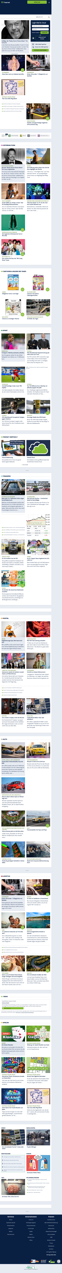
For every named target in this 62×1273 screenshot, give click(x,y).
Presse (51, 1243)
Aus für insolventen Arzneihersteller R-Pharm (11, 532)
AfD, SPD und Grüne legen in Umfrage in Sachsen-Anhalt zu (13, 106)
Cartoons (31, 1220)
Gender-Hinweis (51, 1240)
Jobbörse (10, 1228)
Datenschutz (51, 1228)
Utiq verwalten (51, 1234)
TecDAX (29, 535)
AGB (51, 1237)
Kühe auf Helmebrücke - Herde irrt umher (35, 1190)
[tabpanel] (15, 36)
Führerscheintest (31, 1225)
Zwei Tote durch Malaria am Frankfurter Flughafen (11, 103)
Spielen (6, 1023)
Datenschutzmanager (51, 1231)
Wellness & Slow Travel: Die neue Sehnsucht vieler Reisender (13, 952)
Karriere (51, 1249)
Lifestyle (6, 876)
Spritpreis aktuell (10, 1222)
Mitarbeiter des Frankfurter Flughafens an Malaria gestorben (14, 1167)
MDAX (29, 533)
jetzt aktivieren (7, 1008)
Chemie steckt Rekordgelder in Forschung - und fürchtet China (13, 534)
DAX (28, 530)
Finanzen (7, 476)
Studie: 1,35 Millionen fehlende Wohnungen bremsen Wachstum (14, 529)
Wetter (11, 1231)
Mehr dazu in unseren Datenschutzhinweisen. (25, 1012)
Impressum (51, 1225)
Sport (5, 330)
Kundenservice (51, 1220)
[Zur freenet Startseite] (5, 1)
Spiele (31, 1231)
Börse (10, 1220)
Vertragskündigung (51, 1252)
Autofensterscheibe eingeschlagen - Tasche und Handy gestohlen (37, 1180)
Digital (6, 618)
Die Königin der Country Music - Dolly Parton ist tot (12, 1156)
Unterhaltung (9, 145)
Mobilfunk (37, 2)
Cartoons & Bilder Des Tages (14, 271)
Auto (5, 739)
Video (5, 996)
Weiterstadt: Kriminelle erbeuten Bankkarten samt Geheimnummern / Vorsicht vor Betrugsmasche (36, 1187)
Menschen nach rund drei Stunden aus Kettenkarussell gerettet (13, 1170)
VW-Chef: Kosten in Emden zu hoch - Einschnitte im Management (14, 527)
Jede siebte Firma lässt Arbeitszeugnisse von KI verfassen (12, 692)
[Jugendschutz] (31, 1267)
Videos (31, 1234)
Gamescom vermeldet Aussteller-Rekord (10, 695)
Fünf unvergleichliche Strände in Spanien (10, 949)
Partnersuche (10, 1234)
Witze (31, 1240)
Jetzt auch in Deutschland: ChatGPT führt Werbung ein (12, 687)
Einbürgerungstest (31, 1222)
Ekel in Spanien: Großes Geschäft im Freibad (11, 1160)
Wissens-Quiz (31, 1237)
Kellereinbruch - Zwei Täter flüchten (34, 1192)
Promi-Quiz (31, 1228)
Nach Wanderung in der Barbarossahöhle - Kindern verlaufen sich (38, 1184)
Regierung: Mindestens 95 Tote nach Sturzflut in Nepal (12, 111)
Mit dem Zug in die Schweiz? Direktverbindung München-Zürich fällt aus (15, 947)
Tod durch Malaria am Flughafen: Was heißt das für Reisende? (13, 108)
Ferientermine (10, 1225)
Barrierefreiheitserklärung (51, 1222)
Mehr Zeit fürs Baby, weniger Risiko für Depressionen (13, 1163)
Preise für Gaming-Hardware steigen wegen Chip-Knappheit (13, 690)
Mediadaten (51, 1246)
